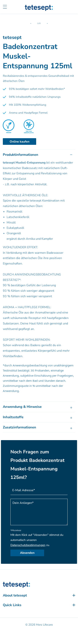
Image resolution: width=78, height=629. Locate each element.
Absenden (27, 553)
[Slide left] (31, 23)
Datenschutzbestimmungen (27, 545)
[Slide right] (47, 23)
